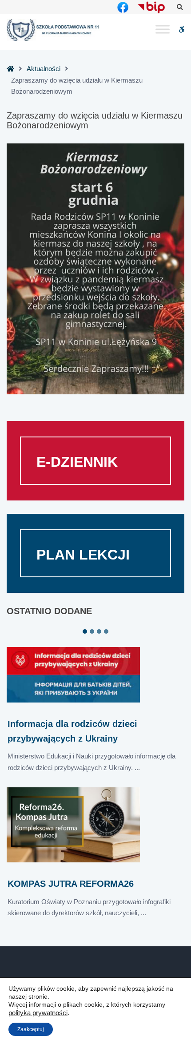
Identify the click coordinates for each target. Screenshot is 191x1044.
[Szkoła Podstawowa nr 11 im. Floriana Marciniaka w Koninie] (53, 30)
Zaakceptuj (30, 1029)
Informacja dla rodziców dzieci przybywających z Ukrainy (72, 731)
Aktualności (43, 68)
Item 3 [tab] (99, 631)
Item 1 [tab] (85, 631)
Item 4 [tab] (106, 631)
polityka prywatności (38, 1012)
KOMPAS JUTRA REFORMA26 (71, 884)
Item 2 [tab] (92, 631)
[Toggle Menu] (162, 29)
